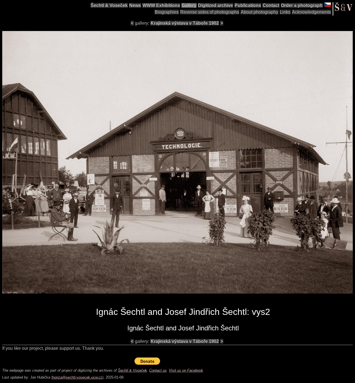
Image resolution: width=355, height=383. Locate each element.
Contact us (158, 370)
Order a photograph (302, 5)
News (135, 5)
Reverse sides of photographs (209, 12)
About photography (259, 12)
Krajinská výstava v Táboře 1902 (185, 23)
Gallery (189, 5)
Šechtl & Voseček (109, 5)
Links (285, 12)
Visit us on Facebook (186, 370)
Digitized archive (215, 5)
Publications (248, 5)
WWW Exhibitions (161, 5)
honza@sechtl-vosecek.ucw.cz (77, 377)
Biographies (167, 12)
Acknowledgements (311, 12)
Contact (271, 5)
